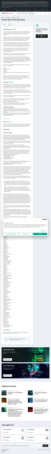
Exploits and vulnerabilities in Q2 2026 (15, 393)
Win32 (18, 17)
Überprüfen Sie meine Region (42, 36)
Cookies (48, 449)
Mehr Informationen (6, 118)
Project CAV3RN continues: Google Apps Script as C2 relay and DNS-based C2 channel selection (41, 411)
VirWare (14, 29)
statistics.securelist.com (14, 333)
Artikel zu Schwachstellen (22, 13)
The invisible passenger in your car (40, 393)
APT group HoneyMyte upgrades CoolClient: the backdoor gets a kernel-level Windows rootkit (15, 402)
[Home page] (8, 13)
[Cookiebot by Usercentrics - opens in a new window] (42, 219)
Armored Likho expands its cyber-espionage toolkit (41, 400)
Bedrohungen (31, 13)
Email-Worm (13, 17)
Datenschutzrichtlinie (41, 449)
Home (3, 17)
